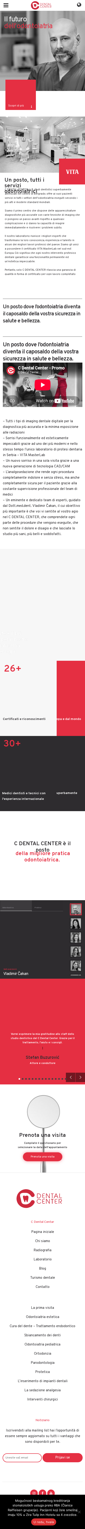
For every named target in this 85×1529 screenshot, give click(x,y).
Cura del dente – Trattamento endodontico (42, 1326)
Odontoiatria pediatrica (42, 1344)
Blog (42, 1269)
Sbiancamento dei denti (42, 1335)
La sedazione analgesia (42, 1390)
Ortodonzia (42, 1354)
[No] (79, 1511)
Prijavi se (62, 1457)
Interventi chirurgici (42, 1399)
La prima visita (42, 1308)
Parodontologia (43, 1363)
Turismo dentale (42, 1278)
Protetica (42, 1372)
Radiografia (42, 1250)
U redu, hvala (44, 1522)
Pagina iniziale (42, 1232)
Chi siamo (42, 1241)
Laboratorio (43, 1259)
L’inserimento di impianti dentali (43, 1381)
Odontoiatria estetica (42, 1317)
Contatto (43, 1287)
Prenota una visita (43, 1157)
